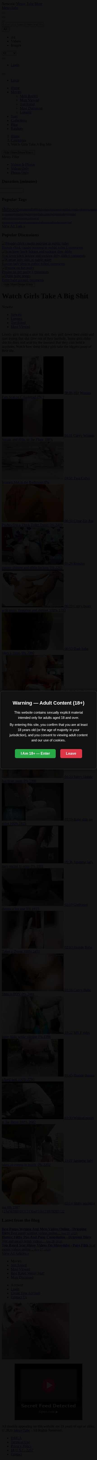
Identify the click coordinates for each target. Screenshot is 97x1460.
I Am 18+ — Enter (35, 753)
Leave (71, 753)
